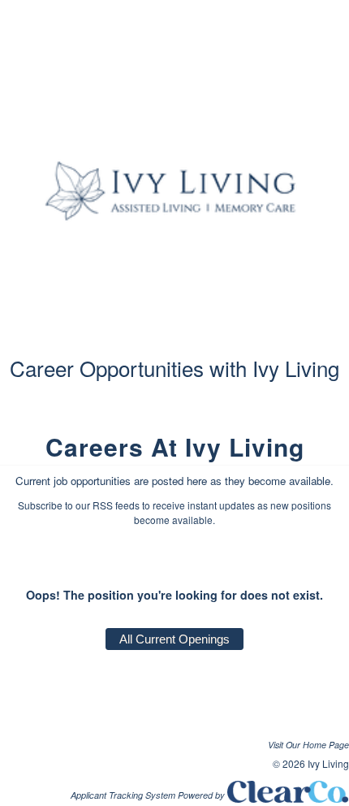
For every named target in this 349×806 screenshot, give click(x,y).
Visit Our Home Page (308, 745)
